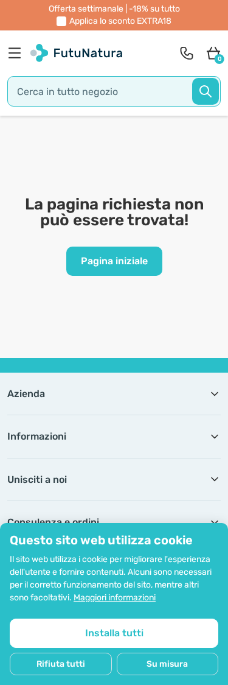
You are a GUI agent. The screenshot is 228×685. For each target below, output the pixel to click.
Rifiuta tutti (60, 664)
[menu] (17, 53)
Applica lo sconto (120, 21)
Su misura (167, 664)
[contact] (186, 53)
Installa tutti (114, 633)
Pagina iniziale (114, 261)
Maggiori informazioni (115, 597)
